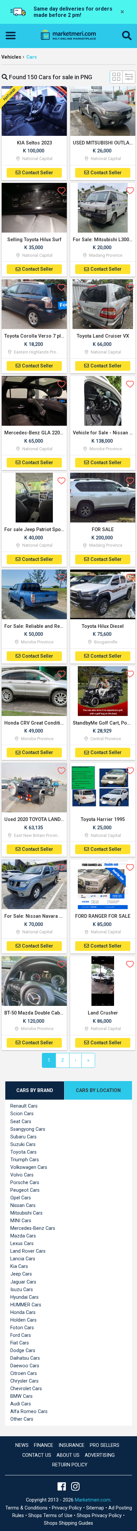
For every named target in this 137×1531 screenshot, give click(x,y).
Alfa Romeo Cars (29, 1411)
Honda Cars (23, 1312)
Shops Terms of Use (51, 1515)
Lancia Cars (22, 1259)
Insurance (71, 1445)
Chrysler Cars (24, 1381)
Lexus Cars (22, 1243)
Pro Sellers (104, 1445)
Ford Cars (20, 1335)
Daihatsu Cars (25, 1358)
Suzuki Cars (23, 1144)
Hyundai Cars (24, 1297)
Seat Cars (20, 1121)
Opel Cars (20, 1198)
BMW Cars (21, 1396)
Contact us (36, 1455)
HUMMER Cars (25, 1305)
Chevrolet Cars (26, 1389)
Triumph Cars (24, 1160)
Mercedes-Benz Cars (32, 1228)
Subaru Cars (23, 1137)
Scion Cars (22, 1114)
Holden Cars (23, 1320)
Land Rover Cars (28, 1251)
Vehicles (11, 57)
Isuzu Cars (21, 1289)
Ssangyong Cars (27, 1129)
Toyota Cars (23, 1152)
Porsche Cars (24, 1182)
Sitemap (95, 1508)
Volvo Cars (22, 1175)
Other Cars (21, 1419)
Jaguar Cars (23, 1282)
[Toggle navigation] (12, 35)
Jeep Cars (21, 1274)
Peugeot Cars (25, 1190)
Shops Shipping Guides (68, 1523)
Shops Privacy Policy (100, 1515)
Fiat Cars (19, 1343)
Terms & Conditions (27, 1508)
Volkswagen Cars (28, 1167)
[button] (127, 36)
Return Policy (69, 1465)
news (22, 1445)
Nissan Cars (23, 1205)
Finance (43, 1445)
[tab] (35, 1090)
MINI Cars (20, 1221)
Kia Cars (19, 1266)
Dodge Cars (22, 1350)
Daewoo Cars (24, 1366)
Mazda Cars (23, 1236)
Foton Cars (22, 1328)
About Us (68, 1455)
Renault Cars (24, 1106)
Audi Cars (20, 1404)
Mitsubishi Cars (26, 1213)
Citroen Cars (23, 1373)
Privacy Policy (67, 1508)
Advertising (100, 1455)
